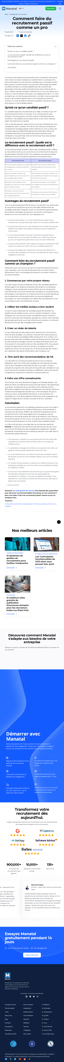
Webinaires (8, 1030)
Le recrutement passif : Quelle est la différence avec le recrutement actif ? (29, 56)
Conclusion (12, 67)
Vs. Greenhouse (47, 1012)
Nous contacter (28, 1004)
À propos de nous (10, 1004)
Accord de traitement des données (39, 1056)
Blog (6, 1019)
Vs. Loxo (44, 1023)
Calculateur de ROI (10, 1034)
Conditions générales (20, 1056)
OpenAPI (26, 1019)
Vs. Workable (46, 1008)
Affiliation (26, 1023)
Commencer (51, 8)
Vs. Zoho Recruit (47, 1026)
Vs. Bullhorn (46, 1004)
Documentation (28, 1015)
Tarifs (7, 1012)
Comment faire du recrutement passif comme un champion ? (32, 64)
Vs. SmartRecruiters (48, 1034)
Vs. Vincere (45, 1019)
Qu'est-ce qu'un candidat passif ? (21, 51)
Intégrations (27, 1008)
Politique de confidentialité (38, 1054)
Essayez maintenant (32, 955)
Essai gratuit (9, 1026)
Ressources (8, 1015)
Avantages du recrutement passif (21, 60)
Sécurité (25, 1026)
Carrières (8, 1023)
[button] (21, 8)
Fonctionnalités (9, 1008)
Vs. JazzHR (45, 1015)
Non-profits (27, 1034)
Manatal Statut (28, 1012)
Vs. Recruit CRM (47, 1030)
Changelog (26, 1030)
